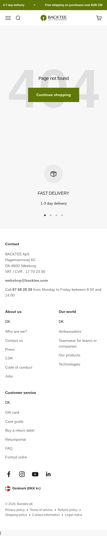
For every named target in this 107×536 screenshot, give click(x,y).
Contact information (46, 515)
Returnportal (15, 439)
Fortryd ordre (16, 457)
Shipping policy (16, 515)
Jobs (9, 376)
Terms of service (41, 510)
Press (10, 349)
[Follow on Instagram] (21, 474)
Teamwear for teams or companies (78, 343)
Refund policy (67, 510)
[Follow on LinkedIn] (48, 474)
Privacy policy (15, 510)
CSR (9, 358)
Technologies (69, 364)
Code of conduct (18, 367)
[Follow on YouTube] (35, 474)
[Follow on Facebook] (8, 474)
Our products (69, 355)
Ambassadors (70, 331)
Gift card (12, 412)
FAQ (8, 448)
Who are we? (16, 331)
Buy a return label (19, 430)
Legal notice (73, 515)
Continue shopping (53, 95)
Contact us (14, 340)
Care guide (14, 421)
